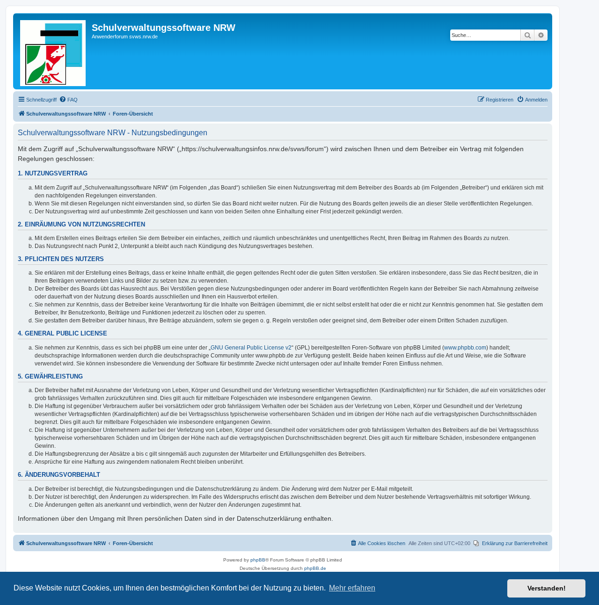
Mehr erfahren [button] (352, 588)
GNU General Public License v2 (251, 347)
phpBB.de (315, 568)
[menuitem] (68, 99)
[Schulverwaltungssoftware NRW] (53, 51)
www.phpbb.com (465, 347)
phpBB (257, 559)
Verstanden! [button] (546, 588)
